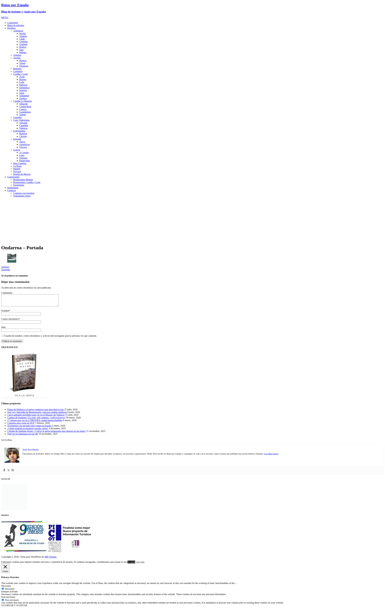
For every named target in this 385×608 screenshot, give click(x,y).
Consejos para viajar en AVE (21, 423)
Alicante (23, 122)
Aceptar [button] (131, 562)
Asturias (17, 55)
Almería (23, 36)
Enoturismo (18, 185)
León (21, 82)
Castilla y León (20, 74)
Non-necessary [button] (8, 597)
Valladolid (24, 95)
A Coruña (24, 152)
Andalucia (18, 30)
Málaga (22, 52)
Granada (23, 44)
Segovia (23, 90)
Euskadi (17, 139)
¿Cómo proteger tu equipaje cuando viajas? (27, 428)
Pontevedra (24, 160)
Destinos (11, 28)
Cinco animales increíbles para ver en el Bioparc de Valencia (36, 415)
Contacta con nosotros (23, 193)
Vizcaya (23, 147)
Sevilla (22, 33)
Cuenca (22, 109)
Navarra (17, 171)
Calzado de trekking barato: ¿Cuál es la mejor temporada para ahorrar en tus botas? (46, 431)
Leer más (140, 562)
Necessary (10, 589)
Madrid (16, 168)
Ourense (23, 158)
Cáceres (23, 136)
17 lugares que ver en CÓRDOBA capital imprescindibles (34, 420)
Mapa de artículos (15, 25)
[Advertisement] (192, 221)
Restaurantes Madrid (23, 179)
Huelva (22, 47)
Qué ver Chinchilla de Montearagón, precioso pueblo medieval (37, 412)
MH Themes (51, 557)
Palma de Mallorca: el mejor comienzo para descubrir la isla (35, 409)
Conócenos (12, 22)
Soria (21, 93)
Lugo (21, 155)
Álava (22, 141)
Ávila (22, 76)
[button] (4, 17)
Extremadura (19, 131)
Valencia (23, 128)
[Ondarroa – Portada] (11, 262)
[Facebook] (4, 470)
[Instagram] (12, 470)
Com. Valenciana (21, 120)
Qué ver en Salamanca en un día (22, 434)
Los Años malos (271, 454)
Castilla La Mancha (22, 101)
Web (3, 327)
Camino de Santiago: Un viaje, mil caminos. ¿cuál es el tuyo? (36, 417)
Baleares (17, 68)
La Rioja (17, 166)
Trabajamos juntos (22, 196)
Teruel (22, 63)
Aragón (16, 58)
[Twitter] (8, 470)
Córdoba (23, 41)
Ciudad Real (25, 106)
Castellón (23, 125)
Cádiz (22, 39)
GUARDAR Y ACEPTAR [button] (14, 605)
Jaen (21, 49)
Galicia (16, 150)
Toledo (22, 114)
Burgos (22, 79)
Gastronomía (13, 177)
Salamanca (24, 87)
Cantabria (17, 71)
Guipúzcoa (24, 144)
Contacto (11, 190)
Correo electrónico (10, 319)
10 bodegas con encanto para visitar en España (29, 425)
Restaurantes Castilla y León (26, 182)
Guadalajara (25, 112)
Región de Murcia (21, 174)
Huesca (22, 60)
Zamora (23, 98)
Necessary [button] (6, 586)
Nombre (5, 310)
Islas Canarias (19, 163)
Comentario (6, 293)
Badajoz (23, 133)
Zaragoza (23, 66)
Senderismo (12, 187)
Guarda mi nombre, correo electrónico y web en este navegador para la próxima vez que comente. (50, 336)
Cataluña (17, 117)
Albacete (23, 104)
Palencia (23, 85)
